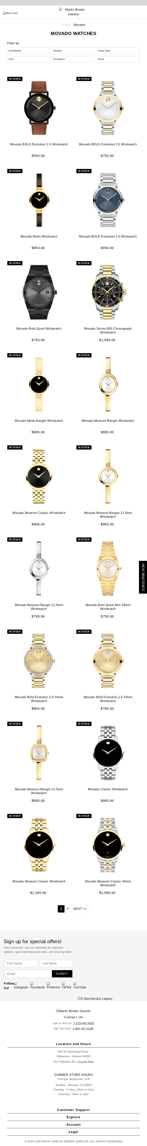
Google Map (86, 1061)
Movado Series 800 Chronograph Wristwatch (108, 330)
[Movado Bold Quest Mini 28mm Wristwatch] (108, 568)
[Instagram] (21, 985)
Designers (59, 59)
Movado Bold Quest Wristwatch (39, 328)
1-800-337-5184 (83, 1028)
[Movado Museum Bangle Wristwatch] (108, 384)
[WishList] (134, 13)
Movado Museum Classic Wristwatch (38, 512)
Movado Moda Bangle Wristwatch (39, 420)
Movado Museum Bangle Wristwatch (108, 420)
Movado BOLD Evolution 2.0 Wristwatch (39, 144)
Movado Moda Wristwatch (39, 236)
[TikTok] (66, 985)
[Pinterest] (53, 985)
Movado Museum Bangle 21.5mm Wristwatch (108, 514)
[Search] (125, 13)
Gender (57, 50)
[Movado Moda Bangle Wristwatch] (39, 384)
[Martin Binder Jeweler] (73, 1011)
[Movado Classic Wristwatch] (108, 752)
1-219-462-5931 (83, 1023)
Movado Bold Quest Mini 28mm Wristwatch (108, 606)
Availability (15, 50)
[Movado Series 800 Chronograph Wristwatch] (108, 291)
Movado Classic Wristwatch (108, 789)
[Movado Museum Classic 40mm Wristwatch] (108, 844)
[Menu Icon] (10, 13)
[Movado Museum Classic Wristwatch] (39, 476)
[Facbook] (37, 985)
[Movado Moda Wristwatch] (39, 199)
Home (66, 24)
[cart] (142, 13)
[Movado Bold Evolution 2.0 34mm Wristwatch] (39, 660)
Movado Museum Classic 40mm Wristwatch (108, 883)
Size (11, 59)
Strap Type (104, 50)
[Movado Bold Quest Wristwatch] (39, 291)
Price (101, 59)
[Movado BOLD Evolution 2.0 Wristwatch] (39, 107)
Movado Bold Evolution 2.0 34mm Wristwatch (39, 699)
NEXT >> (80, 908)
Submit (62, 973)
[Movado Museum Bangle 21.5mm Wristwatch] (108, 476)
